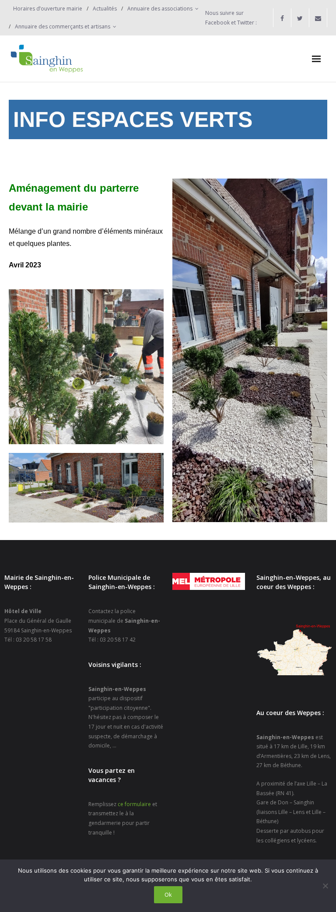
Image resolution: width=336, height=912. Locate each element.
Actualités (105, 8)
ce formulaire (134, 804)
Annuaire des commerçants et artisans (62, 26)
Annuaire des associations (159, 8)
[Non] (325, 885)
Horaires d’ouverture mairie (47, 8)
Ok (168, 894)
